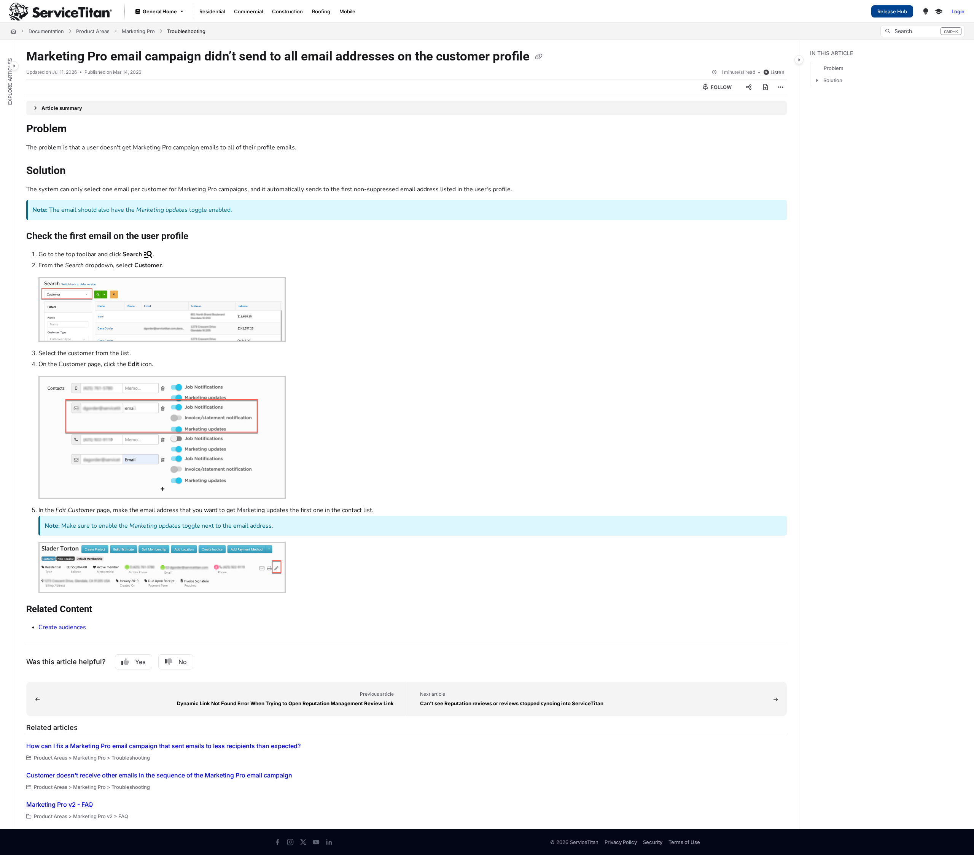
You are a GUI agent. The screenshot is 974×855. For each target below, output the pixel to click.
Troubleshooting (186, 31)
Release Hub (892, 11)
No (182, 662)
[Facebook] (277, 842)
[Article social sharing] (749, 87)
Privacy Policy (621, 842)
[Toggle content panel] (799, 59)
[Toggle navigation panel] (14, 65)
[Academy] (938, 11)
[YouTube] (316, 842)
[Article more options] (781, 87)
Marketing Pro (138, 31)
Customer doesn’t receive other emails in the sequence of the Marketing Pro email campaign (159, 775)
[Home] (60, 12)
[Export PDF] (765, 87)
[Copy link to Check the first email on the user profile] (200, 237)
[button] (922, 31)
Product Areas (93, 31)
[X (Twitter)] (303, 842)
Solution (832, 80)
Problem (833, 68)
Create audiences (62, 627)
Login (958, 11)
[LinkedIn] (329, 842)
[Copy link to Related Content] (104, 609)
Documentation (46, 31)
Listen (777, 72)
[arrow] (816, 80)
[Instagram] (290, 842)
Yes (140, 662)
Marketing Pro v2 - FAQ (59, 804)
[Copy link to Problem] (79, 130)
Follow (721, 87)
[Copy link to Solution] (78, 171)
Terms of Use (684, 842)
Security (652, 842)
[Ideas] (925, 11)
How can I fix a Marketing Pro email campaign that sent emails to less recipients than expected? (163, 746)
